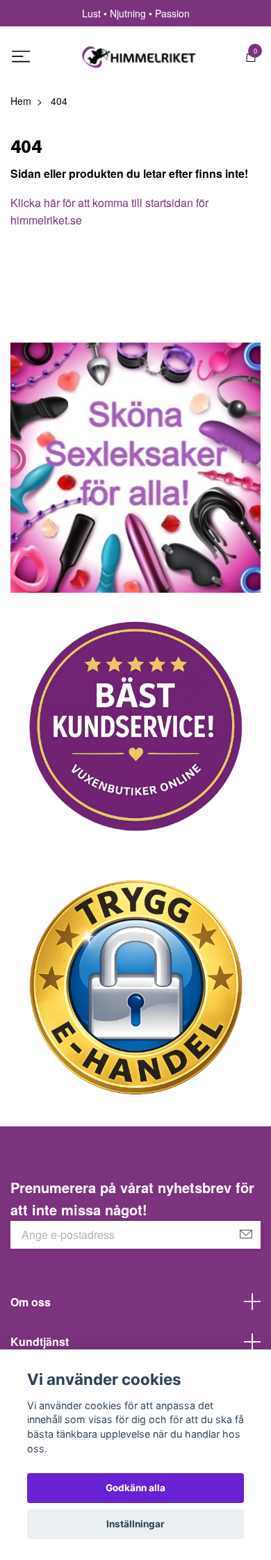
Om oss (30, 1302)
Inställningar (135, 1523)
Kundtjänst (39, 1341)
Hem (20, 101)
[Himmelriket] (139, 57)
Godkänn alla (135, 1487)
